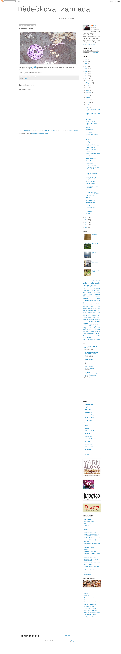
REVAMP (93, 315)
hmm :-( (89, 290)
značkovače (87, 574)
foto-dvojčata (96, 288)
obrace (86, 549)
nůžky (94, 312)
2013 (86, 222)
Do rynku (88, 139)
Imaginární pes (90, 163)
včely (84, 331)
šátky (84, 328)
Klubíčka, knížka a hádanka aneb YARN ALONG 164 (92, 194)
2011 (86, 227)
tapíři (95, 327)
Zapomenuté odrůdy (90, 614)
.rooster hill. (88, 436)
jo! (94, 292)
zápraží (89, 338)
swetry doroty (89, 359)
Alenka (90, 281)
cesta (84, 285)
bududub (87, 433)
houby (84, 292)
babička (97, 283)
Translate (95, 52)
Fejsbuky (94, 234)
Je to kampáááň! (95, 261)
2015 (86, 217)
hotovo (98, 290)
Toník (93, 329)
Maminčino (90, 305)
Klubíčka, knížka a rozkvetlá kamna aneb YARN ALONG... (92, 167)
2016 (86, 78)
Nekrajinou (89, 198)
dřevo (91, 288)
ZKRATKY (87, 525)
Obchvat (88, 190)
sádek (84, 319)
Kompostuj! (87, 595)
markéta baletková (90, 452)
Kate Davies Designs (91, 346)
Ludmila (85, 305)
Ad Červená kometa (91, 181)
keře (84, 294)
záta (94, 337)
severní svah (97, 319)
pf (96, 314)
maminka (97, 305)
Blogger (73, 641)
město (98, 307)
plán (99, 314)
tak (92, 327)
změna (85, 339)
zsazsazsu (88, 449)
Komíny (88, 142)
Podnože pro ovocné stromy (92, 602)
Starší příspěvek (73, 130)
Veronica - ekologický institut (92, 612)
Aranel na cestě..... (90, 417)
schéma (84, 321)
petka (94, 25)
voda (96, 331)
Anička (93, 281)
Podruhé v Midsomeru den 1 (96, 254)
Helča (86, 425)
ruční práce (96, 317)
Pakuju (88, 117)
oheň (99, 312)
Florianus (86, 593)
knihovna (97, 294)
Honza (94, 290)
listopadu (89, 83)
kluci (90, 294)
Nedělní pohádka (90, 202)
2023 (86, 61)
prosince (88, 80)
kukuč (98, 298)
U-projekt (97, 329)
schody (90, 321)
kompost (98, 296)
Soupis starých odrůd (90, 608)
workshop (92, 333)
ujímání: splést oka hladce (91, 570)
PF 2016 (88, 213)
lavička (98, 300)
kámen (98, 292)
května (88, 97)
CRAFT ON (97, 285)
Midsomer (91, 308)
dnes (99, 287)
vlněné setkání (90, 331)
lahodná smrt (92, 300)
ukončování (87, 572)
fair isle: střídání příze (90, 532)
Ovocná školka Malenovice (91, 598)
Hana (84, 290)
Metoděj (85, 308)
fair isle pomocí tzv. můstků (91, 530)
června (88, 95)
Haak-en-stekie (89, 444)
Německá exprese (91, 158)
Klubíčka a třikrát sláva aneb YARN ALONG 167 (92, 123)
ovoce (89, 314)
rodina (98, 315)
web (88, 333)
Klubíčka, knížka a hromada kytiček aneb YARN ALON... (92, 145)
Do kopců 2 (95, 243)
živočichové (91, 339)
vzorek (25, 78)
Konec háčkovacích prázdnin (91, 174)
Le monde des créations (92, 438)
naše (99, 310)
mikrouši (87, 441)
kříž (93, 298)
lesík (90, 303)
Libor (94, 303)
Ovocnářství (87, 600)
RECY (88, 315)
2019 (86, 71)
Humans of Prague (90, 414)
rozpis (89, 317)
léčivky (85, 303)
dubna (88, 100)
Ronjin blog (88, 420)
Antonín (98, 281)
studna (92, 324)
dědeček (85, 287)
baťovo (87, 454)
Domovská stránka (49, 130)
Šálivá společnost (94, 326)
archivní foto (88, 283)
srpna (88, 90)
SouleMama (88, 412)
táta (99, 327)
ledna (88, 107)
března (88, 102)
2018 (86, 73)
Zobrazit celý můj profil (89, 44)
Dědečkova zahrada (54, 9)
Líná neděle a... (90, 132)
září (87, 87)
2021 (86, 66)
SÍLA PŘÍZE (87, 523)
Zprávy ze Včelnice (89, 616)
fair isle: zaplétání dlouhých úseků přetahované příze (91, 534)
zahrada (96, 335)
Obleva (88, 127)
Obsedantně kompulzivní (93, 153)
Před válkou (89, 160)
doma (88, 288)
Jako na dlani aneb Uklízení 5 (91, 150)
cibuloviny (90, 285)
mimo (88, 310)
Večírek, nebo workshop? (93, 134)
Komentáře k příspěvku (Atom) (40, 133)
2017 (86, 76)
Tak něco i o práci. (89, 368)
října (87, 85)
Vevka (86, 422)
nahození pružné (89, 547)
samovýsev (90, 319)
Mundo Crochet (89, 404)
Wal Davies (87, 348)
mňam (92, 310)
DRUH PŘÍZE (88, 519)
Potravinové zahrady (90, 604)
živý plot (98, 339)
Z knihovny (66, 635)
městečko (92, 307)
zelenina (98, 337)
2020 (86, 68)
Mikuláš (97, 308)
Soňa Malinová (89, 366)
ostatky (84, 314)
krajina (85, 298)
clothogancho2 (89, 430)
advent (85, 281)
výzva (98, 331)
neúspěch (89, 312)
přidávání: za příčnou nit (91, 557)
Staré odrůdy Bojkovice (90, 610)
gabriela (87, 428)
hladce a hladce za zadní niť (92, 538)
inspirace (89, 292)
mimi (84, 310)
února (88, 104)
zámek (84, 337)
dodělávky (85, 288)
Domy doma (89, 171)
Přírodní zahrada (89, 606)
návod (84, 312)
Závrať (87, 156)
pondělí (33, 67)
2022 (86, 64)
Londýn (98, 303)
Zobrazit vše (97, 379)
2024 (86, 59)
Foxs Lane (88, 409)
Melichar (85, 307)
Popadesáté (89, 211)
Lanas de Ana (89, 446)
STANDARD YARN (89, 521)
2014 (86, 220)
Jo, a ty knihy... (90, 205)
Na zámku (88, 119)
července (89, 92)
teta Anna (89, 329)
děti (96, 287)
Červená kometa (90, 183)
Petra (93, 314)
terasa (84, 329)
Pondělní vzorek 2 (91, 129)
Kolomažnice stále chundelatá (91, 208)
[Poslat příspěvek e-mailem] (35, 76)
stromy (85, 324)
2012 (86, 224)
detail (91, 287)
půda (84, 315)
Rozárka (85, 317)
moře (95, 310)
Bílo (87, 137)
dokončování (87, 528)
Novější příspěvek (25, 130)
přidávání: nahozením (90, 551)
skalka (97, 321)
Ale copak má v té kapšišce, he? (91, 178)
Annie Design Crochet (91, 352)
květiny (86, 300)
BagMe (87, 407)
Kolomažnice (87, 296)
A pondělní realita (90, 200)
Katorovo (87, 372)
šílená (89, 327)
